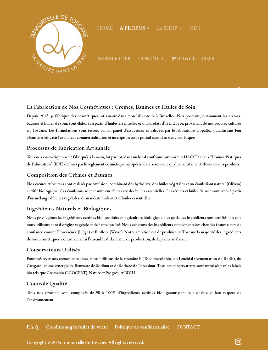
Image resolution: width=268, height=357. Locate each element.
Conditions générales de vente (77, 327)
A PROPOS (132, 28)
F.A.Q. (33, 327)
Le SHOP (167, 28)
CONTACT (151, 59)
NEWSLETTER (114, 59)
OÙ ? (195, 28)
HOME (105, 28)
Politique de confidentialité (142, 327)
